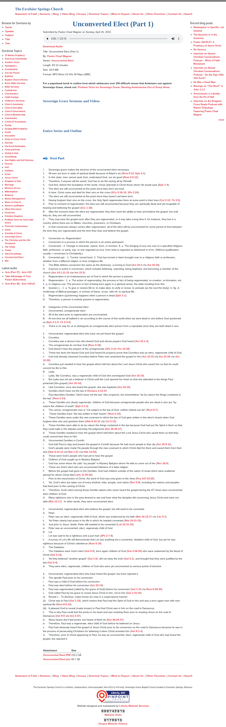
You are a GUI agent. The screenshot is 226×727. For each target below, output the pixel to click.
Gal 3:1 (129, 558)
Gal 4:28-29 (134, 551)
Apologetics (11, 66)
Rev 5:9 (134, 482)
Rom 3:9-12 (130, 177)
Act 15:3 (137, 265)
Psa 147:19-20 (145, 478)
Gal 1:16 (75, 600)
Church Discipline (14, 108)
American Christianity (16, 59)
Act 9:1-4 (136, 631)
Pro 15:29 (123, 348)
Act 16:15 (123, 387)
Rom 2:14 (59, 398)
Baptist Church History (16, 80)
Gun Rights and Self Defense (19, 160)
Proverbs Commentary (16, 226)
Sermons (45, 14)
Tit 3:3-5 (65, 322)
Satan (8, 230)
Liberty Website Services (134, 705)
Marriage (9, 185)
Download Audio (53, 46)
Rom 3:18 (94, 345)
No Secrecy (200, 49)
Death (8, 132)
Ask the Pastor (12, 73)
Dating (8, 125)
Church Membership (15, 114)
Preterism (10, 212)
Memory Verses (13, 188)
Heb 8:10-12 (93, 421)
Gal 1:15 (136, 589)
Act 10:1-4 (141, 341)
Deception (10, 135)
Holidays (9, 170)
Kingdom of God (13, 181)
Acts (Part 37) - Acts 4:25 (18, 272)
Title (7, 39)
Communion (11, 118)
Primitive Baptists (14, 216)
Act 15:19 (153, 265)
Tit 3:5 (175, 200)
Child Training (11, 97)
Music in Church (13, 202)
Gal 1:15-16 (134, 592)
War (7, 261)
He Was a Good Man (205, 82)
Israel (7, 174)
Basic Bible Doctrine (15, 83)
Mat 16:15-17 (144, 516)
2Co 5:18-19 (119, 192)
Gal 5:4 (52, 562)
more (221, 119)
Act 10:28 (164, 356)
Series (8, 27)
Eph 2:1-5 (53, 322)
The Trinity (10, 247)
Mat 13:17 (55, 501)
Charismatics (11, 93)
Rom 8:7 (152, 409)
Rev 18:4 (162, 463)
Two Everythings (13, 254)
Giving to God (11, 153)
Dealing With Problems (16, 129)
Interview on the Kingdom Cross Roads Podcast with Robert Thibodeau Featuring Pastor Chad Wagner (208, 108)
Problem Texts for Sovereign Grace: (124, 87)
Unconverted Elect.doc (57, 659)
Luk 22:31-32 (125, 524)
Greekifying (10, 156)
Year (7, 43)
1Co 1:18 (86, 207)
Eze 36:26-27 (113, 428)
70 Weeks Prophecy (15, 55)
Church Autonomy (14, 104)
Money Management (15, 199)
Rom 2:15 (114, 413)
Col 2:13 (165, 200)
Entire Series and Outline (62, 131)
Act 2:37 (75, 615)
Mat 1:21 (73, 451)
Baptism (9, 76)
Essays (82, 14)
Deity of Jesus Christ (15, 139)
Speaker (9, 31)
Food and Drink (12, 149)
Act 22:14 (96, 585)
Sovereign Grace (13, 236)
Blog (56, 14)
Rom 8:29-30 (153, 589)
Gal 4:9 (89, 551)
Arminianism (11, 69)
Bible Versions (12, 87)
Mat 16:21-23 (132, 520)
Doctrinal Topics (99, 14)
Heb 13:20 (90, 451)
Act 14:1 (57, 272)
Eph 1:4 (163, 184)
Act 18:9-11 (163, 444)
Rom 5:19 (95, 543)
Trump (8, 250)
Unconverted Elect (14, 257)
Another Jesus (12, 62)
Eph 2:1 (139, 173)
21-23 (66, 272)
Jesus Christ (11, 177)
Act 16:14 (137, 375)
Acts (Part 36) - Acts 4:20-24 (20, 283)
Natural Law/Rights (14, 205)
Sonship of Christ (13, 233)
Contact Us (175, 14)
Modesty (9, 195)
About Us (138, 14)
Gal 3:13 (56, 554)
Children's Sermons (15, 101)
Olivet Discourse (13, 209)
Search (188, 14)
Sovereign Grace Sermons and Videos (71, 101)
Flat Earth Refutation (15, 146)
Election (9, 143)
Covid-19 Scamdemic (15, 122)
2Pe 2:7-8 (106, 535)
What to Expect (120, 14)
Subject (9, 35)
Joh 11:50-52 (84, 474)
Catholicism (11, 90)
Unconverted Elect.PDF (57, 655)
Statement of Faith (26, 14)
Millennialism (11, 191)
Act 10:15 (148, 356)
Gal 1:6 (92, 558)
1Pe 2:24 (133, 192)
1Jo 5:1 (161, 516)
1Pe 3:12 (111, 348)
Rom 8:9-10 (64, 604)
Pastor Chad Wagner (59, 56)
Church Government (15, 111)
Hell (7, 167)
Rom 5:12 (128, 173)
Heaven (9, 164)
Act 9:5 (60, 615)
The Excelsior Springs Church (39, 9)
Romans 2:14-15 (97, 390)
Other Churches (155, 14)
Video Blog (68, 14)
